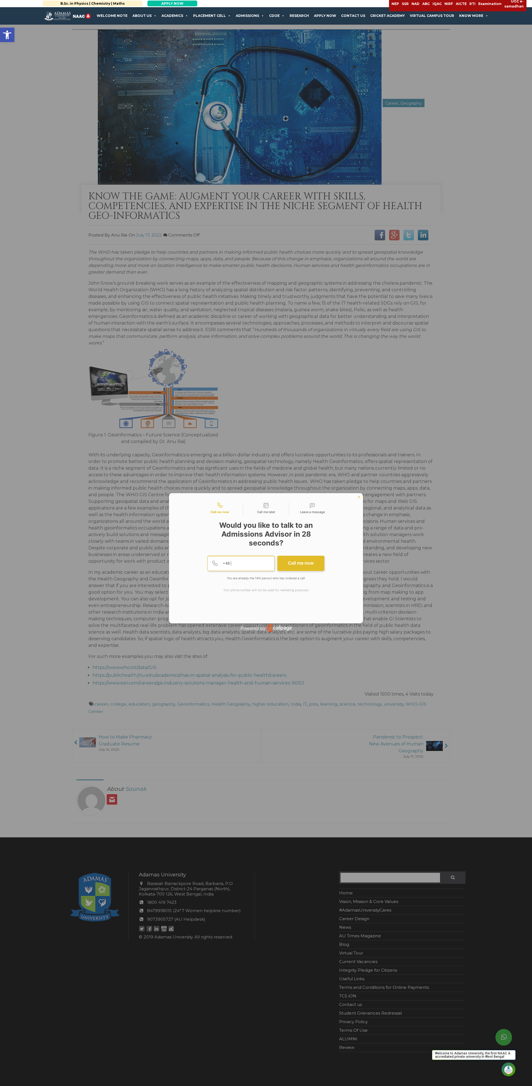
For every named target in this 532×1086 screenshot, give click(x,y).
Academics (172, 16)
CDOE (274, 16)
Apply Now (325, 16)
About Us (142, 16)
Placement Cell (209, 16)
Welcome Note (112, 16)
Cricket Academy (387, 16)
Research (299, 16)
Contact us (353, 16)
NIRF (448, 4)
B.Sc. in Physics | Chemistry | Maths (82, 3)
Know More (471, 16)
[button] (7, 35)
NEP (395, 4)
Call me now (301, 563)
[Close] (359, 497)
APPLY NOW (162, 3)
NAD (415, 4)
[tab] (220, 508)
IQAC (437, 4)
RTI (472, 4)
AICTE (461, 4)
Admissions (247, 16)
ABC (426, 4)
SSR (405, 4)
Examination (490, 4)
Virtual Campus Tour (432, 16)
